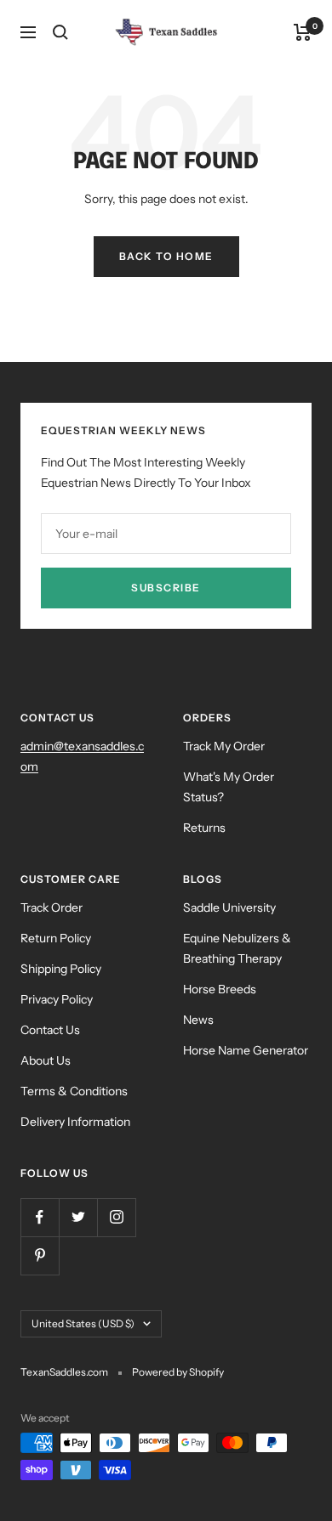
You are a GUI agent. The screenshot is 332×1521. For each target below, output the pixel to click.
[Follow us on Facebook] (39, 1217)
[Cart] (303, 32)
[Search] (60, 32)
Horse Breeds (219, 989)
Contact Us (50, 1030)
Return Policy (55, 938)
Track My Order (224, 746)
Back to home (166, 256)
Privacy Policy (56, 999)
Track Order (51, 907)
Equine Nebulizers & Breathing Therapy (237, 948)
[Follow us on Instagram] (116, 1217)
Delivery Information (75, 1121)
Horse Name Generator (245, 1050)
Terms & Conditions (74, 1091)
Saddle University (229, 907)
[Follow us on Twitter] (78, 1217)
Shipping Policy (60, 968)
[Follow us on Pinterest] (39, 1255)
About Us (45, 1060)
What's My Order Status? (228, 787)
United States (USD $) (83, 1323)
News (198, 1019)
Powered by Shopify (178, 1372)
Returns (204, 827)
